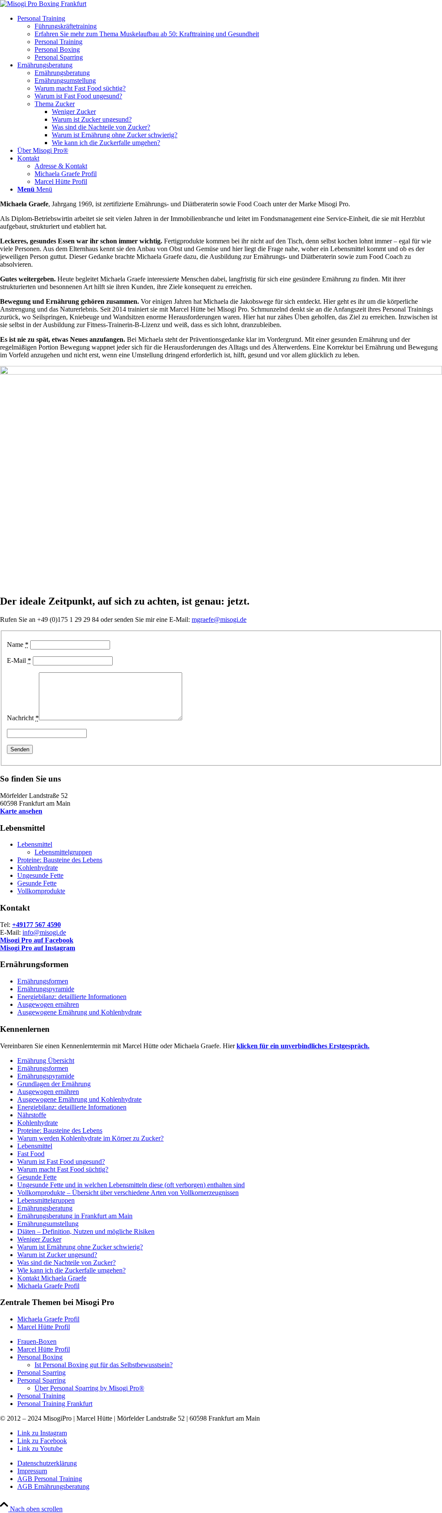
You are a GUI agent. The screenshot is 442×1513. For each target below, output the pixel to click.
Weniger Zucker (39, 1239)
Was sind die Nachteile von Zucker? (66, 1262)
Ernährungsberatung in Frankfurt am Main (75, 1216)
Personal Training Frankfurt (54, 1403)
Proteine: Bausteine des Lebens (59, 860)
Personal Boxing (40, 1357)
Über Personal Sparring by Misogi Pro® (89, 1388)
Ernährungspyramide (45, 989)
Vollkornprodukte (41, 891)
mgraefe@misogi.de (219, 619)
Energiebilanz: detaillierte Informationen (71, 996)
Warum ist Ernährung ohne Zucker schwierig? (80, 1247)
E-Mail (19, 660)
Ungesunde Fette (40, 875)
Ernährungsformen (42, 981)
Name (17, 644)
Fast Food (30, 1153)
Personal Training (41, 1396)
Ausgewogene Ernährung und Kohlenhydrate (79, 1012)
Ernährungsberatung (45, 1208)
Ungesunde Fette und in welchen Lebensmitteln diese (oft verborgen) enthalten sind (131, 1184)
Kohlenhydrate (37, 867)
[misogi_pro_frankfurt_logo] (43, 3)
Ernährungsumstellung (48, 1223)
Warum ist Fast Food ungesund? (61, 1161)
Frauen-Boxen (37, 1341)
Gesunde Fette (37, 883)
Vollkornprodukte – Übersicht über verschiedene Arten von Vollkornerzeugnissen (128, 1192)
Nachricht (23, 718)
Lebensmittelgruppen (63, 852)
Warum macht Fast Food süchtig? (62, 1169)
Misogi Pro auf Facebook (36, 940)
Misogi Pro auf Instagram (37, 948)
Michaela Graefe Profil (48, 1285)
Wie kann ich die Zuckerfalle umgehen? (71, 1270)
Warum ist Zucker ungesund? (57, 1254)
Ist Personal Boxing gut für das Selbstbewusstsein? (104, 1364)
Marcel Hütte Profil (43, 1326)
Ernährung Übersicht (45, 1060)
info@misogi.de (44, 932)
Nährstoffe (31, 1115)
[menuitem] (229, 38)
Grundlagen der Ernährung (54, 1083)
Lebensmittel (34, 844)
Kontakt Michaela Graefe (51, 1278)
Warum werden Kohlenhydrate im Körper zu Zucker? (90, 1138)
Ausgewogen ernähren (48, 1004)
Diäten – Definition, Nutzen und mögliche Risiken (86, 1231)
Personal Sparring (41, 1372)
